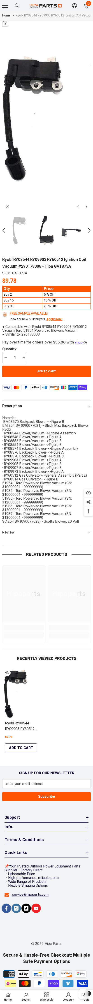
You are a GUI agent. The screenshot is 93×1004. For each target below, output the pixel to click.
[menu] (5, 5)
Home (6, 15)
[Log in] (74, 6)
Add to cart (46, 371)
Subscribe (46, 796)
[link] (24, 627)
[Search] (17, 5)
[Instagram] (16, 908)
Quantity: (9, 349)
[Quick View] (7, 672)
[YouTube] (36, 908)
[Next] (86, 207)
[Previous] (78, 207)
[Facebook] (6, 908)
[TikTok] (26, 908)
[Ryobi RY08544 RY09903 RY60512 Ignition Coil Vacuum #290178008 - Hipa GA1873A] (21, 693)
